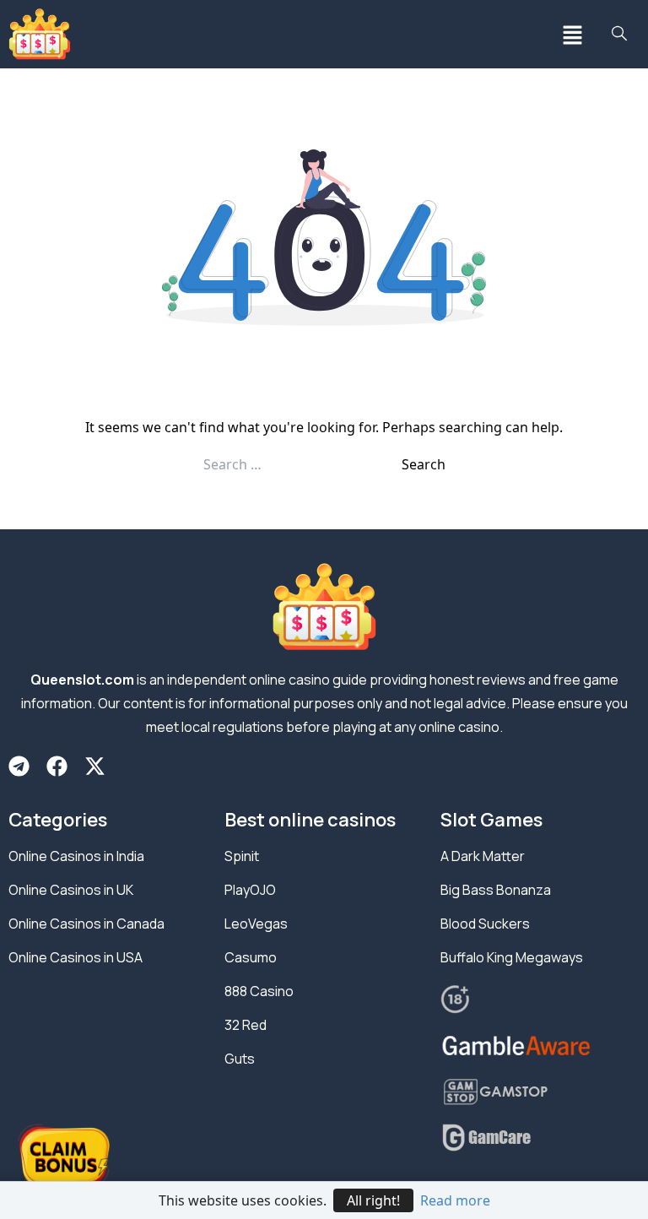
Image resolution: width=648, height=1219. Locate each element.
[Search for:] (302, 464)
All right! (373, 1200)
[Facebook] (57, 766)
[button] (572, 34)
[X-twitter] (94, 766)
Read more (455, 1200)
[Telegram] (19, 766)
